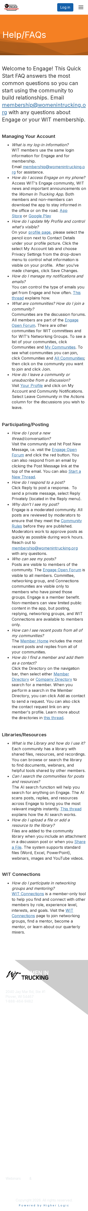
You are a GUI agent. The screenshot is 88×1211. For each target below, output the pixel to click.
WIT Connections (28, 893)
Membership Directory (24, 1122)
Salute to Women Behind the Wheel (34, 1132)
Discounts (13, 1174)
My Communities (60, 347)
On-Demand (42, 1178)
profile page (39, 232)
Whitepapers (16, 1183)
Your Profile (31, 385)
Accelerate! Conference (25, 1108)
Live (25, 1178)
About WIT (14, 1052)
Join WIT (13, 1061)
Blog (9, 1164)
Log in (65, 7)
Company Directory (54, 679)
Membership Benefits (23, 1057)
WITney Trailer (17, 1071)
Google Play (40, 215)
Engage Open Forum (62, 569)
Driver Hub (14, 1113)
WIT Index (14, 1188)
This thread (70, 808)
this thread (53, 717)
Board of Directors (20, 1066)
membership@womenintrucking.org (45, 548)
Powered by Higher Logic (44, 1205)
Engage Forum (17, 1117)
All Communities (69, 358)
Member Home (34, 641)
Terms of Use (16, 1076)
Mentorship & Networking (26, 1127)
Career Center (17, 1169)
